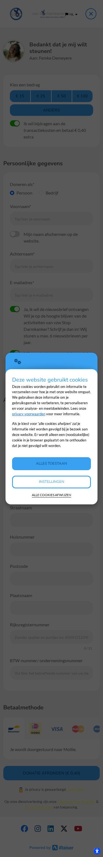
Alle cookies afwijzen (51, 495)
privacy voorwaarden (28, 414)
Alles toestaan (51, 463)
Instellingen (51, 481)
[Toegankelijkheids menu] (97, 851)
